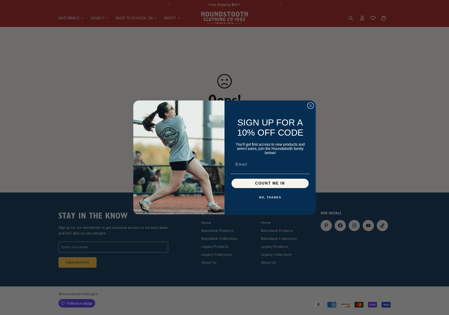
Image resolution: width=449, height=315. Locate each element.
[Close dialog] (310, 105)
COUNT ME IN (270, 183)
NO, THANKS (270, 197)
